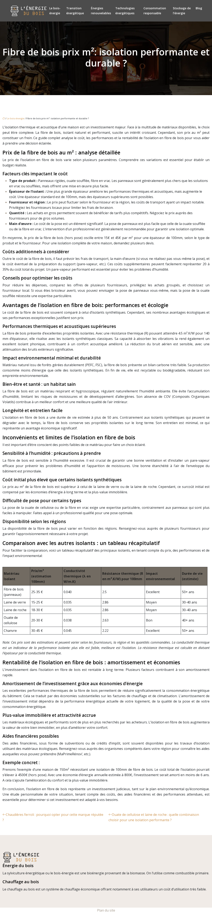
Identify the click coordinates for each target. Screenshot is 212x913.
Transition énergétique (75, 10)
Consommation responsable (154, 10)
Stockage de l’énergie (182, 10)
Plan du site (106, 910)
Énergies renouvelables (101, 10)
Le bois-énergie (54, 10)
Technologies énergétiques (125, 10)
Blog (199, 8)
